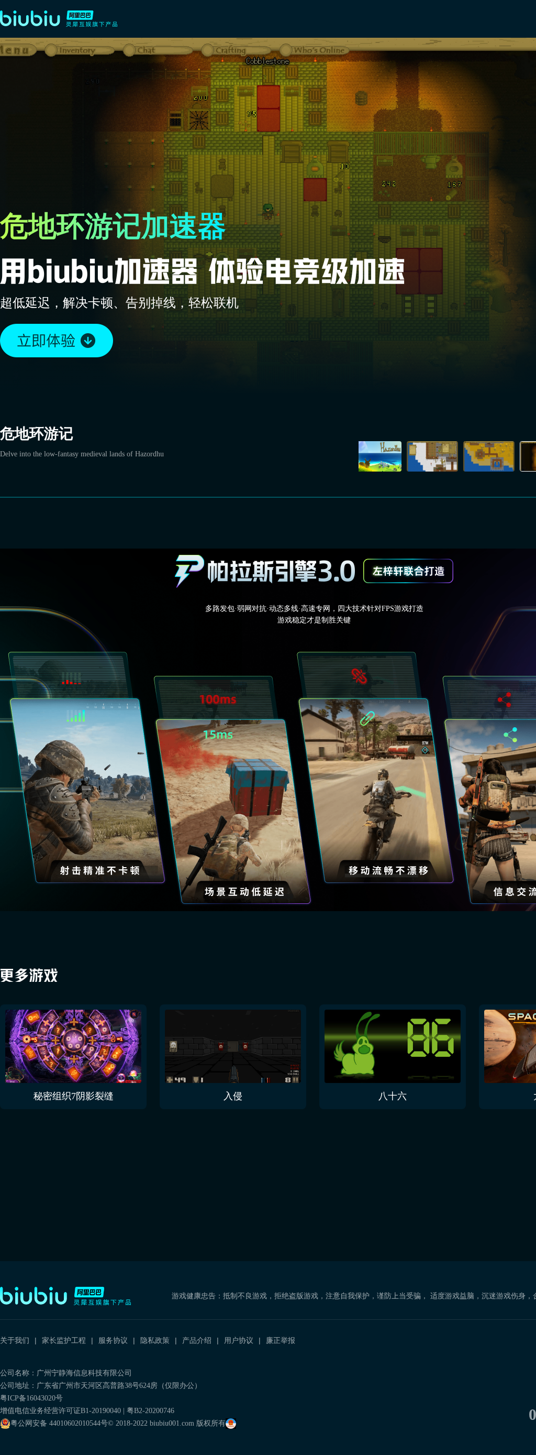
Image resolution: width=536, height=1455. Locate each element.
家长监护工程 (64, 1340)
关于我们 (14, 1340)
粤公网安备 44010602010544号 (59, 1423)
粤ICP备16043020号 (31, 1398)
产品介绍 (196, 1340)
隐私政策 (155, 1340)
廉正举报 (280, 1340)
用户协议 (238, 1340)
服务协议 (113, 1340)
